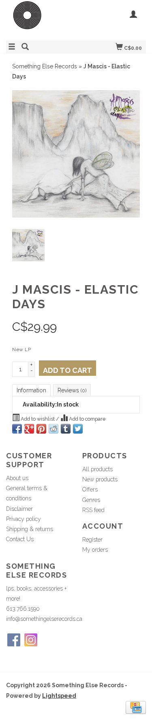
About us (17, 478)
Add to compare (86, 419)
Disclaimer (19, 509)
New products (100, 479)
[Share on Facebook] (17, 429)
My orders (95, 549)
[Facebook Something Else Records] (13, 639)
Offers (90, 489)
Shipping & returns (29, 529)
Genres (91, 500)
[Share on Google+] (29, 429)
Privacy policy (23, 519)
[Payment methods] (136, 706)
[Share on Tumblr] (66, 429)
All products (97, 469)
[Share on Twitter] (78, 429)
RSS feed (93, 510)
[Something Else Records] (41, 19)
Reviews (72, 390)
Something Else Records (44, 66)
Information (31, 390)
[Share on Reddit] (53, 429)
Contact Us (20, 539)
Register (92, 539)
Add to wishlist (37, 419)
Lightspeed (59, 695)
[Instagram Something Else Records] (30, 639)
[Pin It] (41, 429)
